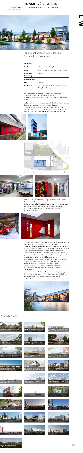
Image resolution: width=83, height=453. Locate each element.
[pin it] (3, 47)
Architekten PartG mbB (15, 9)
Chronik (52, 3)
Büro (41, 3)
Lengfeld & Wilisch (16, 7)
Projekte (29, 3)
